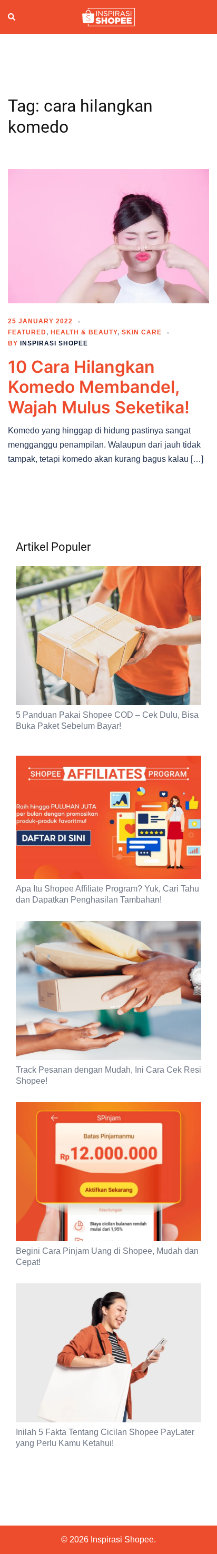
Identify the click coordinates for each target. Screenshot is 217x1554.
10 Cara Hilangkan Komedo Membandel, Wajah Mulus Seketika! (99, 387)
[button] (12, 17)
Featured (27, 332)
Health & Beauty (84, 332)
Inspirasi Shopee (54, 343)
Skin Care (142, 332)
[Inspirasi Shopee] (108, 16)
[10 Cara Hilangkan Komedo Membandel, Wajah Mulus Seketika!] (108, 235)
